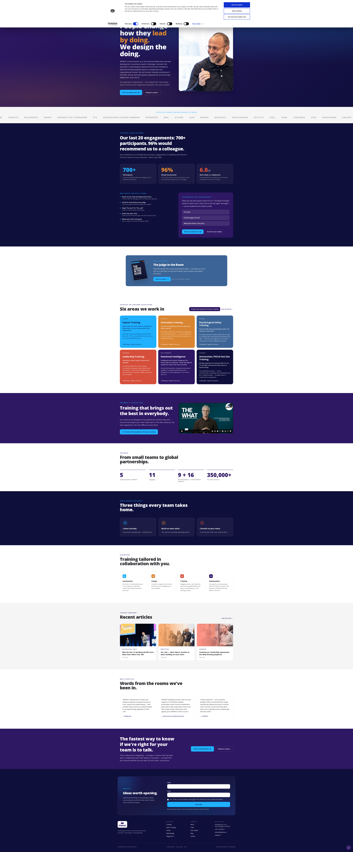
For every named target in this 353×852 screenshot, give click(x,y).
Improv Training (171, 827)
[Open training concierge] (348, 847)
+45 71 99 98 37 (219, 829)
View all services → (227, 309)
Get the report (161, 279)
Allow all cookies (236, 5)
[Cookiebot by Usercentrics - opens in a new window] (113, 23)
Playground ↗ (170, 836)
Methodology (170, 833)
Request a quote (152, 92)
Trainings (169, 824)
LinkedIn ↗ (218, 835)
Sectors (168, 830)
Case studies (194, 830)
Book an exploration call (131, 92)
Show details (196, 24)
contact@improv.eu (220, 832)
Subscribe (198, 804)
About (192, 824)
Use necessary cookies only (237, 17)
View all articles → (227, 618)
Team (192, 827)
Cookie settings (170, 847)
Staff (185, 847)
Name (169, 782)
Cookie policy (179, 847)
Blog (191, 833)
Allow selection (237, 11)
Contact (192, 836)
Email (168, 791)
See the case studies (214, 232)
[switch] (153, 23)
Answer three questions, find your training (204, 309)
